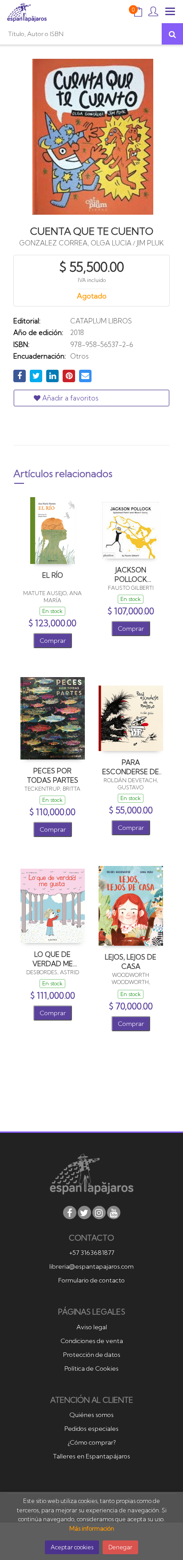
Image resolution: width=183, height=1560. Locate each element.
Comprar (53, 641)
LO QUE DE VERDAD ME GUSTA (52, 959)
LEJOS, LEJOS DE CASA (130, 961)
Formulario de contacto (91, 1280)
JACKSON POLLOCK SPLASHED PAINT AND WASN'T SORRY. (131, 574)
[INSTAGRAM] (99, 1212)
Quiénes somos (91, 1415)
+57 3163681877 (91, 1253)
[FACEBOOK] (69, 1212)
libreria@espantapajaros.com (91, 1266)
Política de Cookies (91, 1368)
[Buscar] (172, 34)
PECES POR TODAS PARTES (52, 775)
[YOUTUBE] (113, 1212)
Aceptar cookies (72, 1547)
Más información (91, 1528)
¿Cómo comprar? (92, 1442)
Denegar (120, 1547)
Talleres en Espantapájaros (91, 1456)
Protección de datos (91, 1355)
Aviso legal (91, 1327)
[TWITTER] (84, 1212)
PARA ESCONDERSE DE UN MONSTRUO (130, 767)
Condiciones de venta (91, 1341)
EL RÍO (52, 575)
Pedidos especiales (91, 1429)
